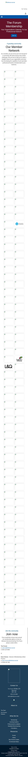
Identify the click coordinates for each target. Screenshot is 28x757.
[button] (14, 35)
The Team (3, 710)
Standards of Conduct (14, 748)
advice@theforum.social (8, 648)
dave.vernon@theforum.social (10, 660)
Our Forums (4, 712)
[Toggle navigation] (2, 17)
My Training (24, 9)
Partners (3, 714)
